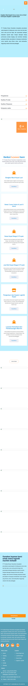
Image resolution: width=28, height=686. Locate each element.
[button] (3, 9)
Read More (14, 186)
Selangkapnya (14, 615)
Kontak (13, 618)
